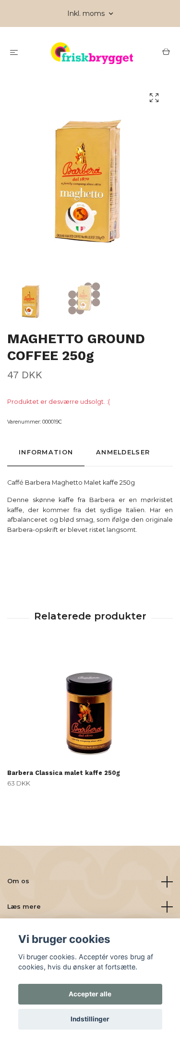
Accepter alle (90, 994)
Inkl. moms (87, 13)
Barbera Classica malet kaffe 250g (63, 772)
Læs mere (24, 906)
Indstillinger (90, 1019)
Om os (18, 881)
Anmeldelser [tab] (123, 452)
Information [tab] (46, 452)
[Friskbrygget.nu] (92, 53)
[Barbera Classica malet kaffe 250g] (90, 705)
